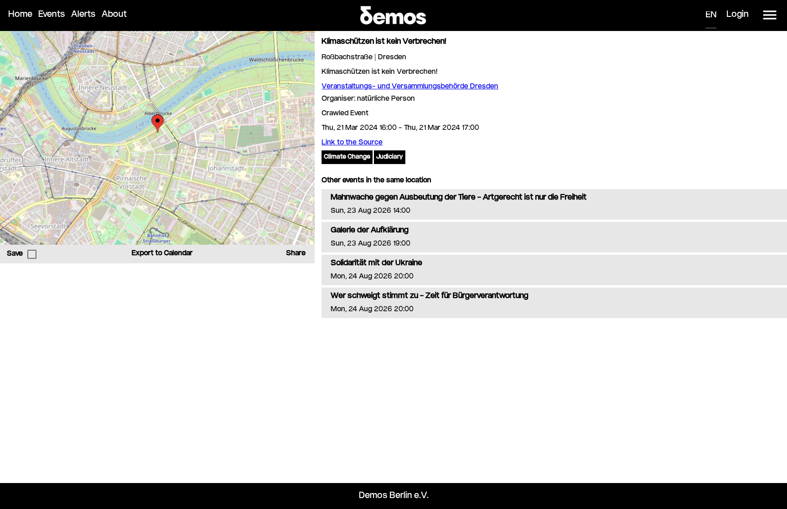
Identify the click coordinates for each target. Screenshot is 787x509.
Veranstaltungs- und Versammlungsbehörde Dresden (410, 86)
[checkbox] (32, 254)
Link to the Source (352, 142)
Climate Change (347, 157)
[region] (157, 138)
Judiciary (389, 157)
